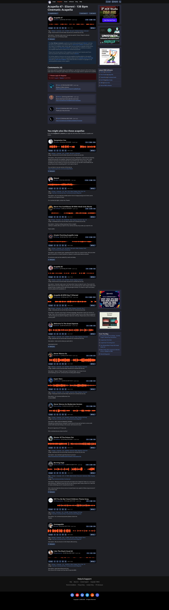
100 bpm (53, 153)
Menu (53, 13)
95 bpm (53, 512)
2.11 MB (67, 476)
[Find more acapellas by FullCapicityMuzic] (55, 509)
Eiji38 (58, 108)
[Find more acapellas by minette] (55, 151)
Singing (81, 31)
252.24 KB (67, 248)
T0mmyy (57, 237)
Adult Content (73, 476)
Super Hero (58, 379)
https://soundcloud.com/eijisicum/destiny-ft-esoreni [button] (69, 120)
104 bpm (53, 537)
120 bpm (53, 248)
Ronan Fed (107, 82)
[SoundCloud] (92, 595)
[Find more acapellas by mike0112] (55, 364)
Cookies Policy (90, 585)
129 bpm (53, 280)
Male (71, 191)
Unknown (86, 31)
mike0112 (57, 355)
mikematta (57, 297)
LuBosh (57, 180)
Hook (79, 191)
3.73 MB (67, 31)
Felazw (59, 85)
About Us (76, 582)
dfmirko (59, 97)
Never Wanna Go (60, 353)
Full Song (84, 417)
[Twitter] (87, 595)
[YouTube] (77, 595)
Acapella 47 (58, 18)
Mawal (56, 178)
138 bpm (53, 31)
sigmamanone (58, 553)
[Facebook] (72, 595)
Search (93, 13)
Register (62, 78)
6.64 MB (67, 417)
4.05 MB (67, 280)
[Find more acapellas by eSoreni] (55, 28)
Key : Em (83, 191)
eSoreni (57, 19)
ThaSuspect (58, 381)
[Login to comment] (63, 28)
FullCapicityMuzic (59, 501)
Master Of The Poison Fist (64, 437)
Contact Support (84, 582)
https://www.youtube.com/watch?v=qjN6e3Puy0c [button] (68, 89)
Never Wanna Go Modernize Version (68, 404)
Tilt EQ (102, 72)
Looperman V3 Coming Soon (107, 342)
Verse (84, 537)
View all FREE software (106, 85)
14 (94, 297)
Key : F (83, 308)
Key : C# (85, 220)
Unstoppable (59, 524)
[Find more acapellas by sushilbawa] (55, 217)
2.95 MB (66, 512)
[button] (120, 1)
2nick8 (56, 526)
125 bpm (53, 191)
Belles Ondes (109, 80)
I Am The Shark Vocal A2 (63, 551)
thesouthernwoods (60, 464)
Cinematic (59, 31)
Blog (76, 1)
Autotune (72, 367)
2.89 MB (67, 450)
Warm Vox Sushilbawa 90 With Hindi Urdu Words (73, 206)
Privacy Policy (81, 585)
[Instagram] (97, 595)
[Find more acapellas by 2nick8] (55, 535)
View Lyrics (52, 39)
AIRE (101, 82)
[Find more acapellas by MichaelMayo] (55, 414)
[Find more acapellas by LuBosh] (55, 188)
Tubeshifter (103, 77)
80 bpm (53, 308)
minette (57, 142)
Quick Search (84, 13)
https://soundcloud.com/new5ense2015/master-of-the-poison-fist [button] (64, 456)
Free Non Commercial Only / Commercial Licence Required (66, 193)
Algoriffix (111, 74)
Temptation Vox (60, 140)
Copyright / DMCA (95, 582)
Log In (56, 78)
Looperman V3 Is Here (106, 340)
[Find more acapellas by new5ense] (55, 448)
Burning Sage (59, 463)
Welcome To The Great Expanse (66, 323)
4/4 (63, 31)
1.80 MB (67, 337)
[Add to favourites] (60, 28)
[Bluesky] (82, 595)
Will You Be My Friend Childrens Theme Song (71, 499)
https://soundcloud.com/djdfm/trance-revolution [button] (68, 100)
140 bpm (53, 337)
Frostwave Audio (112, 77)
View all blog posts (105, 354)
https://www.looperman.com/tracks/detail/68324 (60, 169)
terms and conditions (78, 44)
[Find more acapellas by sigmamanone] (55, 561)
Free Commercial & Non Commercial (61, 250)
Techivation (108, 72)
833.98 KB (66, 220)
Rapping (80, 337)
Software (71, 1)
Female (77, 31)
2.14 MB (67, 392)
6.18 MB (66, 308)
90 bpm (53, 220)
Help (81, 1)
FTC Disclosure (99, 585)
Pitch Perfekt (103, 74)
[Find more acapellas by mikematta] (55, 305)
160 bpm (53, 392)
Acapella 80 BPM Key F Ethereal (66, 295)
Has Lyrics (72, 31)
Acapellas (59, 1)
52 (94, 142)
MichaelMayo (58, 406)
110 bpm (53, 417)
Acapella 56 (58, 267)
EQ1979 (102, 80)
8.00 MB (67, 367)
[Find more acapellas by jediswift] (55, 334)
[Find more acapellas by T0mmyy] (55, 245)
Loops (54, 1)
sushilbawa (58, 208)
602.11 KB (67, 191)
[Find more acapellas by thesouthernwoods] (55, 473)
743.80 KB (67, 564)
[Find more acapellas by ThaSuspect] (55, 389)
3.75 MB (67, 153)
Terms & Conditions (71, 585)
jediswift (57, 325)
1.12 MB (67, 537)
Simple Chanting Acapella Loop (66, 235)
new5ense (57, 439)
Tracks (65, 1)
